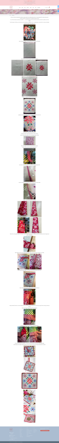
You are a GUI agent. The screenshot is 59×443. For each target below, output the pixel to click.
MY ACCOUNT (34, 429)
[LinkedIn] (58, 10)
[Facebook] (58, 6)
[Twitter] (58, 7)
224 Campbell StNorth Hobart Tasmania (12, 433)
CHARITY (27, 434)
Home (19, 7)
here (24, 19)
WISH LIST (21, 434)
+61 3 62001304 (12, 436)
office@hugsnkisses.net (13, 435)
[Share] (58, 11)
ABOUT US (28, 429)
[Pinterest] (58, 9)
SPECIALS (21, 435)
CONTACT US (21, 429)
